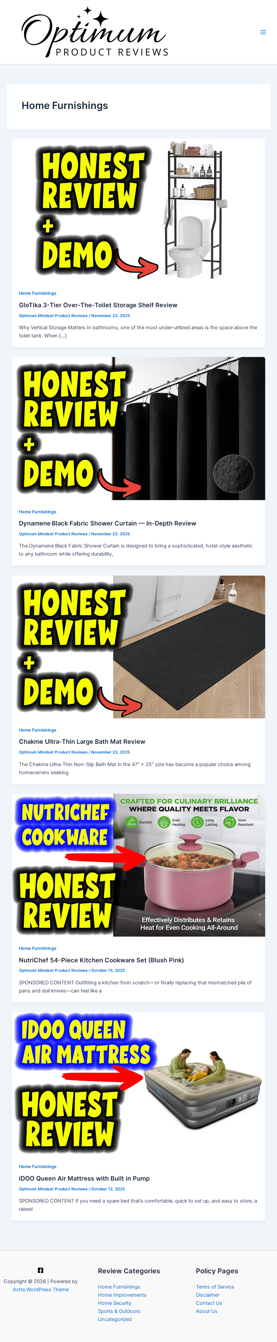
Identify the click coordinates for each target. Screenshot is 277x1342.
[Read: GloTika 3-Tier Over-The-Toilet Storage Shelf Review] (139, 210)
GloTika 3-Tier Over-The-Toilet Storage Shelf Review (98, 305)
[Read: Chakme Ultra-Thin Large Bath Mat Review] (139, 647)
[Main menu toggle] (263, 32)
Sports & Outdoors (119, 1311)
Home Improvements (122, 1295)
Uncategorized (115, 1319)
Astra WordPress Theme (41, 1290)
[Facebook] (40, 1270)
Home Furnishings (37, 293)
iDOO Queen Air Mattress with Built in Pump (84, 1178)
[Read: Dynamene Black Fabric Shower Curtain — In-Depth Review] (139, 428)
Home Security (114, 1303)
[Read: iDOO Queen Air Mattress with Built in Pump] (139, 1083)
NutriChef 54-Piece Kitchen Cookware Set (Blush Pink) (101, 960)
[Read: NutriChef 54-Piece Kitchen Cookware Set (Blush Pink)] (139, 865)
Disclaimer (207, 1295)
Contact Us (209, 1303)
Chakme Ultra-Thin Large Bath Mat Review (82, 741)
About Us (207, 1311)
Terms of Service (215, 1287)
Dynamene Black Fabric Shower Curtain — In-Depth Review (107, 523)
